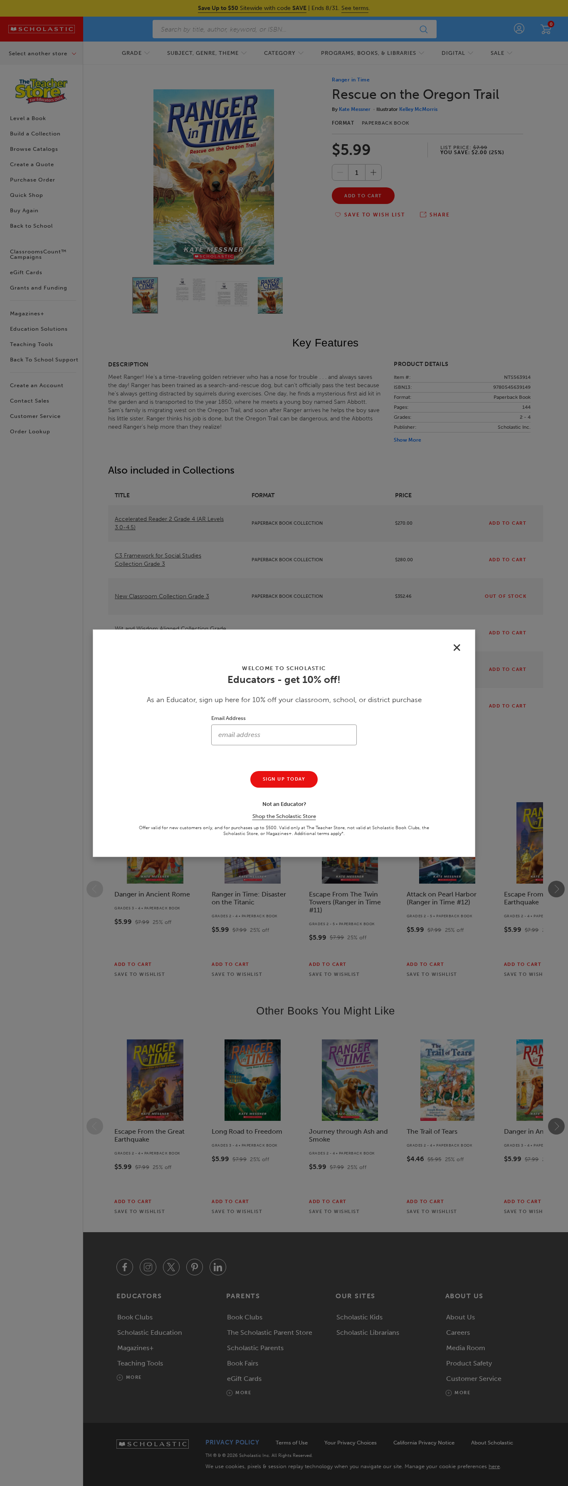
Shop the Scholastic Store (284, 816)
